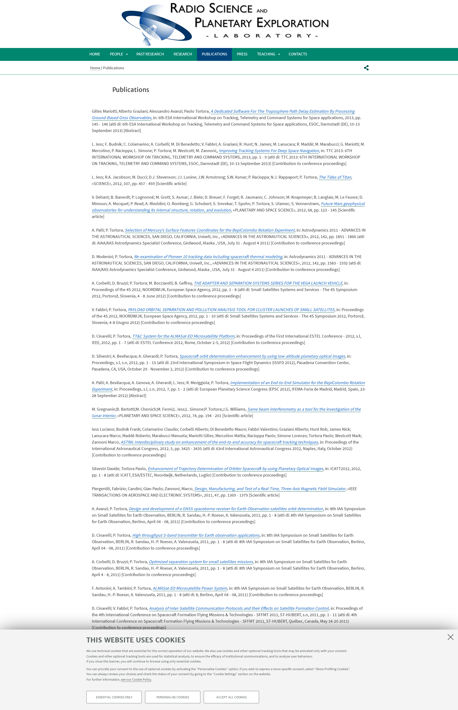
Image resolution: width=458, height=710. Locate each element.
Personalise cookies (172, 697)
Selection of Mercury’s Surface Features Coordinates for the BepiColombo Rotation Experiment (210, 230)
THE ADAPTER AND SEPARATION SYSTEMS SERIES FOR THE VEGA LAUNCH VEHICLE (268, 283)
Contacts (298, 54)
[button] (366, 68)
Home (94, 54)
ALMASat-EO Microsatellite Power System (190, 588)
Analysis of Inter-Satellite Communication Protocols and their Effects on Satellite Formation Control (239, 608)
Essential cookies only (114, 697)
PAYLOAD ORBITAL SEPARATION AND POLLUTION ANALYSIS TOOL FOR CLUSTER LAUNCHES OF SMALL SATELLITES (231, 309)
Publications (214, 54)
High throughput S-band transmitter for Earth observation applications (196, 535)
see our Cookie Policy (136, 679)
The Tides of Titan (335, 177)
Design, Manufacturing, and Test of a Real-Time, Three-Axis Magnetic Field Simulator (269, 488)
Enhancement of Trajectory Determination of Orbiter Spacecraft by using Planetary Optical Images (235, 468)
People (116, 54)
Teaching (266, 54)
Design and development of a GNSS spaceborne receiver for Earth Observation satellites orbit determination (226, 508)
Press (242, 54)
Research (183, 54)
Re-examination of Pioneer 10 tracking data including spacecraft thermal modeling (208, 256)
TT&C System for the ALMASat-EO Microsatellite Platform (183, 336)
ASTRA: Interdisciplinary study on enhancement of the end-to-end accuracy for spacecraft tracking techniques (219, 442)
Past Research (150, 54)
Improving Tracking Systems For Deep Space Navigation (269, 150)
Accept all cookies (231, 697)
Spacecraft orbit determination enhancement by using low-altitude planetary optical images (262, 356)
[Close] (450, 637)
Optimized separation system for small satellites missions (201, 561)
